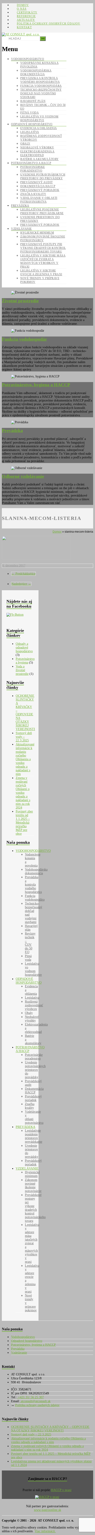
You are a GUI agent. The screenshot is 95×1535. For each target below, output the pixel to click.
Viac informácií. (45, 1531)
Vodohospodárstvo (27, 59)
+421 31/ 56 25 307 (30, 1397)
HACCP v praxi (61, 1490)
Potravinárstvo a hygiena (25, 660)
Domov (23, 5)
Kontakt (24, 27)
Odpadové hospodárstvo (32, 124)
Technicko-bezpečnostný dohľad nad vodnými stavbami (41, 93)
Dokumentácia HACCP (37, 186)
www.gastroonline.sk (47, 1510)
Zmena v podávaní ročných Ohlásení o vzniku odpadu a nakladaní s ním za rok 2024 (23, 792)
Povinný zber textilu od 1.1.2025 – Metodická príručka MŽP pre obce (24, 822)
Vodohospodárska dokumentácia (36, 871)
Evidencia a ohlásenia (38, 128)
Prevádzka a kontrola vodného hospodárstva (33, 884)
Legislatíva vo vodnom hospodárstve (33, 969)
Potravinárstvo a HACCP (31, 163)
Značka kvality (33, 194)
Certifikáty (27, 12)
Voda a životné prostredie (22, 670)
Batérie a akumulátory (39, 159)
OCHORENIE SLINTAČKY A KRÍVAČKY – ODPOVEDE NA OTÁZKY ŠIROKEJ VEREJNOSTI (25, 712)
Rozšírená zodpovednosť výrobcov (34, 1005)
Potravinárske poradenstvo (34, 1056)
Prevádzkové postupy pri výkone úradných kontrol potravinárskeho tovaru (43, 248)
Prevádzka (20, 205)
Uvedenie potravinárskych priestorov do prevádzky (35, 1070)
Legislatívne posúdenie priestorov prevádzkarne (33, 1136)
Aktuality (26, 20)
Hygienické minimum (37, 232)
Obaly (25, 143)
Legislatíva (29, 132)
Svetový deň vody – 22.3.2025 (24, 736)
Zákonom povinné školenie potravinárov (33, 1185)
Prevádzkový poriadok (39, 190)
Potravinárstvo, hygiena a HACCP (33, 1345)
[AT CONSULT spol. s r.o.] (21, 34)
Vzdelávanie (21, 228)
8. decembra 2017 (13, 565)
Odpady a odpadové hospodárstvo (24, 647)
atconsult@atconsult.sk (35, 1401)
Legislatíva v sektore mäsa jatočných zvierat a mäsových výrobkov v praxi (32, 1243)
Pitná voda (29, 112)
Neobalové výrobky (37, 147)
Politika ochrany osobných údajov (48, 23)
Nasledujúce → (21, 584)
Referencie (26, 16)
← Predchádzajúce (23, 573)
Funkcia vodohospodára (41, 85)
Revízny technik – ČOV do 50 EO (30, 943)
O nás (22, 8)
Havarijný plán (32, 101)
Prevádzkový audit (36, 182)
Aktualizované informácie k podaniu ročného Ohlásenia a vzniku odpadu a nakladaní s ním (25, 759)
